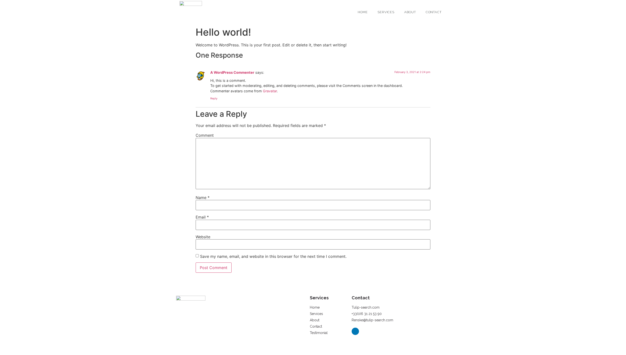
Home (363, 12)
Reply (213, 98)
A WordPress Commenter (232, 72)
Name (203, 197)
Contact (434, 12)
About (410, 12)
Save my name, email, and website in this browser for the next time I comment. (273, 256)
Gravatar (270, 91)
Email (202, 217)
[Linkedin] (355, 331)
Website (203, 237)
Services (386, 12)
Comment (205, 135)
